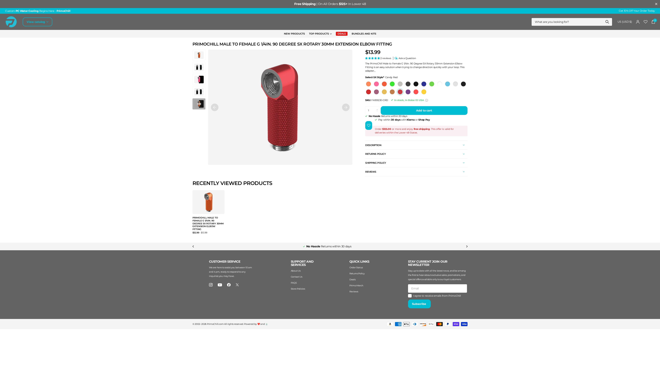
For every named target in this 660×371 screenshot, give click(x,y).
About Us (295, 270)
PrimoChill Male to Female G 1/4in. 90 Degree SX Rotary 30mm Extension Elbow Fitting (208, 223)
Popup (426, 100)
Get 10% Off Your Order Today (637, 10)
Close (656, 4)
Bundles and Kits (364, 33)
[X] (237, 284)
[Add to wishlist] (368, 125)
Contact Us (296, 276)
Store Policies (298, 288)
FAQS (294, 282)
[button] (214, 107)
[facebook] (229, 285)
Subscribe (419, 304)
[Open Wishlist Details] (645, 22)
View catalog (36, 22)
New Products (294, 33)
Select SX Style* (381, 77)
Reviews (353, 291)
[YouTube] (220, 284)
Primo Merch (356, 285)
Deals (352, 279)
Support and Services (302, 263)
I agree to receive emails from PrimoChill (437, 295)
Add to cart (424, 110)
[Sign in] (638, 22)
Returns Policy (357, 273)
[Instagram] (211, 285)
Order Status (356, 267)
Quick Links (359, 261)
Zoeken (607, 22)
